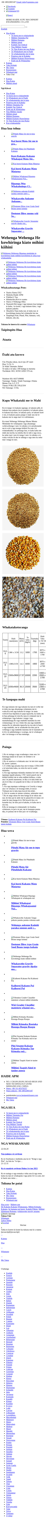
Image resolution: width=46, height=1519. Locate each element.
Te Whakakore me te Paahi (22, 51)
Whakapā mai (11, 72)
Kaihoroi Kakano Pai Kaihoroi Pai (22, 819)
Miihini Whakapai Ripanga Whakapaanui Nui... (23, 906)
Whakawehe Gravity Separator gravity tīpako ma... (24, 966)
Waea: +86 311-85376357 (16, 1088)
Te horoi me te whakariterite (22, 35)
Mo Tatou (10, 67)
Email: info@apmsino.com (27, 2)
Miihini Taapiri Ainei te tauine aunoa (23, 1069)
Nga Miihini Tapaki (19, 47)
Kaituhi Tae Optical (19, 45)
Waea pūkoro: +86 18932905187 (19, 1091)
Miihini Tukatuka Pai (19, 38)
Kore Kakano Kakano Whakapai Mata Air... (23, 157)
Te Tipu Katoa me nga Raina (22, 49)
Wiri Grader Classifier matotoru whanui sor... (23, 1006)
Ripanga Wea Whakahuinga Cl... (21, 185)
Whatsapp (31, 324)
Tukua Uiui (6, 1216)
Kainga (9, 63)
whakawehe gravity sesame (28, 1211)
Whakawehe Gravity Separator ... (22, 230)
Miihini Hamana (17, 40)
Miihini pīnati (16, 42)
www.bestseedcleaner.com (27, 1095)
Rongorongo (11, 70)
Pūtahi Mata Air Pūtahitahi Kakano (21, 868)
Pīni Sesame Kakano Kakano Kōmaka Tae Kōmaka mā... (22, 1048)
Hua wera (5, 1204)
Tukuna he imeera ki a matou (14, 324)
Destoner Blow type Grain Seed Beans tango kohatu (24, 945)
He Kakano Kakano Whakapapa (14, 1207)
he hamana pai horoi (16, 1209)
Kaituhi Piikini (32, 1209)
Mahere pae (15, 1204)
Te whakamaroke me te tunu (22, 54)
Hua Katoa (10, 33)
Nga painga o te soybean (11, 1154)
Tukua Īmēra (6, 1220)
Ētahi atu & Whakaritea (20, 61)
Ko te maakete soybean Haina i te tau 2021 (19, 1168)
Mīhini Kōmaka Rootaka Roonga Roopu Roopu (24, 1025)
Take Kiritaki (11, 65)
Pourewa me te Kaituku (20, 56)
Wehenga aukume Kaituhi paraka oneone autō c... (25, 926)
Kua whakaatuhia (13, 123)
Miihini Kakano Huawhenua (22, 58)
